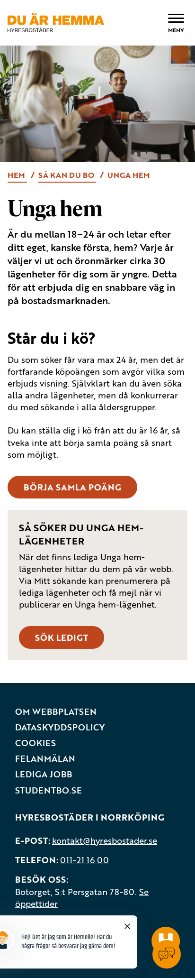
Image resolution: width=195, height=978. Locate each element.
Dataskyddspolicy (60, 727)
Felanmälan (45, 759)
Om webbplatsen (56, 712)
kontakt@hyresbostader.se (104, 840)
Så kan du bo (67, 175)
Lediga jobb (43, 774)
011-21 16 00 (84, 860)
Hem (17, 175)
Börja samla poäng (72, 487)
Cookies (35, 743)
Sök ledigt (61, 637)
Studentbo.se (48, 790)
